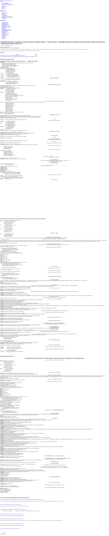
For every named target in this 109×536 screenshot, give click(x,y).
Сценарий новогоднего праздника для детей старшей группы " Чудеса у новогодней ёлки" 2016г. (10, 504)
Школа (3, 7)
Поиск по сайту (4, 15)
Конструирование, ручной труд (6, 26)
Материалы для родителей (6, 29)
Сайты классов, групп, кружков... (7, 16)
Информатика (4, 25)
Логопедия (3, 27)
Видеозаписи (4, 38)
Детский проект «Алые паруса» (6, 3)
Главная (3, 13)
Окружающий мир (4, 31)
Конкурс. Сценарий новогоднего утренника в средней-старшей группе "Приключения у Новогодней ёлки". (11, 523)
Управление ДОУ (4, 35)
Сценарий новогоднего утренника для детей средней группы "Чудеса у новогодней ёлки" (10, 528)
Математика (4, 28)
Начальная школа (4, 6)
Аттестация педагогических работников (8, 4)
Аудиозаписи (4, 37)
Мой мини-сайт (4, 14)
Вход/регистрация (4, 12)
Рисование (3, 33)
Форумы (3, 18)
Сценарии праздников (5, 34)
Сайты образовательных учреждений (7, 17)
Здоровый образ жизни (5, 24)
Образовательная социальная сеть (6, 0)
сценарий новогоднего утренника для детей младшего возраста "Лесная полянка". (13, 55)
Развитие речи (4, 32)
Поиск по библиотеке (5, 22)
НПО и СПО (4, 8)
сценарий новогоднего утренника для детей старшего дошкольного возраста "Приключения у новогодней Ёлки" (17, 56)
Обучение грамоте (4, 30)
